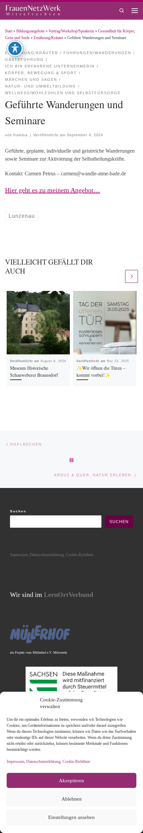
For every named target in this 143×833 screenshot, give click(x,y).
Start (8, 31)
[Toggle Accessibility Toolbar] (15, 48)
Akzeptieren (71, 780)
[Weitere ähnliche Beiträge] (131, 276)
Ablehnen (72, 799)
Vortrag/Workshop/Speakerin (71, 31)
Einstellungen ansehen (71, 817)
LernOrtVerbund (68, 594)
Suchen (18, 511)
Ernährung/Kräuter (48, 37)
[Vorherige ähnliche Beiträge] (117, 276)
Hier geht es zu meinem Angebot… (52, 190)
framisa (20, 135)
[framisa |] (33, 9)
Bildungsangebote (30, 31)
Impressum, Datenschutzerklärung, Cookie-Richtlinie (48, 761)
